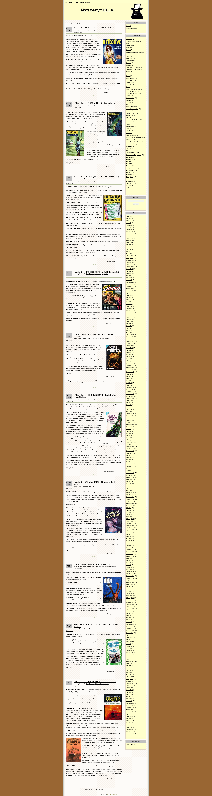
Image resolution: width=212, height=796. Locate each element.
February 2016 (130, 492)
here (88, 349)
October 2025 (129, 238)
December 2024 (130, 260)
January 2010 (129, 652)
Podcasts (128, 128)
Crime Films (129, 80)
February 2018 (130, 440)
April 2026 (129, 225)
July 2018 (128, 429)
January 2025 (129, 258)
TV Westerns (129, 181)
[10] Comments (78, 568)
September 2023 (130, 293)
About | (71, 2)
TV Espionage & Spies (132, 168)
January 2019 (129, 416)
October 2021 (129, 343)
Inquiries (128, 100)
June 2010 (129, 641)
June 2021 (129, 352)
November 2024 (130, 262)
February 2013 (130, 571)
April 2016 (129, 488)
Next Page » (99, 789)
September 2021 (130, 345)
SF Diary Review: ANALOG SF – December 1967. (93, 564)
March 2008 (129, 701)
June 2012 (129, 589)
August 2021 (129, 348)
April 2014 (129, 541)
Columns (128, 65)
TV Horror (129, 172)
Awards (128, 47)
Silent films (129, 146)
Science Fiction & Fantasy (102, 105)
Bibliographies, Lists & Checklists (135, 52)
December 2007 (130, 707)
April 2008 (129, 698)
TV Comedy (129, 161)
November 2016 (130, 473)
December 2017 (130, 444)
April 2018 (129, 435)
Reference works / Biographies (134, 137)
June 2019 (129, 405)
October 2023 (129, 291)
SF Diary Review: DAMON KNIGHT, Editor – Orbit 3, (95, 682)
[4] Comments (77, 276)
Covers (128, 76)
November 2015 (130, 499)
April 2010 (129, 646)
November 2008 (130, 683)
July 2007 (128, 718)
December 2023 (130, 286)
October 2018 (129, 422)
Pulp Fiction (105, 274)
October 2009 (129, 659)
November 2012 (130, 578)
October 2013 (129, 554)
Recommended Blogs (131, 28)
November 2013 (130, 552)
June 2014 (129, 536)
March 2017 (129, 464)
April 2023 (129, 304)
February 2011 (130, 624)
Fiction (128, 87)
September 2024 (130, 266)
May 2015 (128, 512)
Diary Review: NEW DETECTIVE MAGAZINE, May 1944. (96, 272)
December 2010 (130, 628)
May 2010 (128, 644)
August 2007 (129, 716)
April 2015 (129, 514)
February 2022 (130, 335)
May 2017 (128, 459)
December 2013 (130, 549)
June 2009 (129, 668)
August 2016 (129, 479)
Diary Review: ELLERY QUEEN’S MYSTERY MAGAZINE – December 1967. (97, 178)
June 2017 (129, 457)
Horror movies (130, 98)
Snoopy (128, 148)
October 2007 (129, 712)
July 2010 (128, 639)
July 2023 (128, 297)
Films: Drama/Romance (132, 93)
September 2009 (130, 661)
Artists (128, 43)
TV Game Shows (130, 170)
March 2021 (129, 359)
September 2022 (130, 319)
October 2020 (129, 370)
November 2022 (130, 315)
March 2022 (129, 332)
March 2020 (129, 385)
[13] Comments (78, 32)
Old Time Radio (130, 122)
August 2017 (129, 453)
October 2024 (129, 264)
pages (127, 124)
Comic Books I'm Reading (133, 67)
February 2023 (130, 308)
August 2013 (129, 558)
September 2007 (130, 714)
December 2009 (130, 655)
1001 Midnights (130, 39)
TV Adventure (129, 159)
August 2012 (129, 584)
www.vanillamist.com (112, 794)
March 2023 (129, 306)
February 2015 (130, 519)
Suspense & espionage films (133, 155)
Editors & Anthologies (132, 85)
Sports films (129, 150)
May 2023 (128, 302)
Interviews (129, 102)
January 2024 (129, 284)
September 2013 (130, 556)
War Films (128, 185)
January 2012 (129, 600)
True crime (129, 157)
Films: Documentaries (131, 91)
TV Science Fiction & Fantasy (133, 179)
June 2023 (129, 299)
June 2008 (129, 694)
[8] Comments (69, 488)
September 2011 (130, 609)
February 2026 (130, 229)
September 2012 (130, 582)
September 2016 (130, 477)
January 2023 (129, 310)
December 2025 (130, 234)
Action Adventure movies (132, 41)
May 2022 (128, 328)
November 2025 (130, 236)
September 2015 (130, 503)
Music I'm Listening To (132, 111)
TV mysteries (129, 177)
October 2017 (129, 448)
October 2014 (129, 527)
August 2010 (129, 637)
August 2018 (129, 427)
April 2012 (129, 593)
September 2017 (130, 451)
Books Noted (129, 58)
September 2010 (130, 635)
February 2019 (130, 413)
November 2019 (130, 394)
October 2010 (129, 633)
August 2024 (129, 269)
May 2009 (128, 670)
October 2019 (129, 396)
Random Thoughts (131, 135)
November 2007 (130, 709)
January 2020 (129, 389)
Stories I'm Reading (131, 152)
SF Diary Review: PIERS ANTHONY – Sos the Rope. (94, 103)
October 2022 (129, 317)
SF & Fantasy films (131, 144)
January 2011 (129, 626)
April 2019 (129, 409)
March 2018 (129, 438)
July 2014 (128, 534)
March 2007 (129, 727)
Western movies (130, 190)
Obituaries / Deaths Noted (132, 120)
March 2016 (129, 490)
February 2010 (130, 650)
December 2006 (130, 734)
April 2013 (129, 567)
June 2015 (129, 510)
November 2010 (130, 631)
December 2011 (130, 602)
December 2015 (130, 497)
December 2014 (130, 523)
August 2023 (129, 295)
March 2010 (129, 648)
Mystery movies (130, 113)
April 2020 (129, 383)
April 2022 (129, 330)
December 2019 (130, 391)
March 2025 (129, 253)
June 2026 (129, 220)
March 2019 (129, 411)
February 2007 (130, 729)
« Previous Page (89, 789)
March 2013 (129, 569)
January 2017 (129, 468)
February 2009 (130, 677)
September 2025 (130, 240)
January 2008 (129, 705)
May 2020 (128, 381)
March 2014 (129, 543)
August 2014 (129, 532)
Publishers (129, 131)
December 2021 (130, 339)
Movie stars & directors (132, 109)
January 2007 (129, 731)
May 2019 (128, 407)
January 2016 (129, 494)
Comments (132, 744)
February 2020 (130, 387)
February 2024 (130, 282)
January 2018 (129, 442)
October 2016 (129, 475)
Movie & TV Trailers (131, 106)
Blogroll (128, 56)
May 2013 (128, 565)
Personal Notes (130, 126)
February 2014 (130, 545)
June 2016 (129, 484)
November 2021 (130, 341)
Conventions (129, 74)
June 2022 (129, 326)
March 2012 (129, 595)
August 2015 (129, 506)
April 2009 (129, 672)
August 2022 (129, 321)
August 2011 (129, 611)
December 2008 (130, 681)
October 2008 (129, 685)
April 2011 (129, 619)
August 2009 (129, 663)
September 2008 (130, 687)
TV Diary (128, 163)
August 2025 (129, 242)
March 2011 (129, 622)
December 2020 (130, 365)
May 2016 (128, 486)
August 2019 (129, 400)
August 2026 (129, 216)
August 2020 (129, 374)
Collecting (128, 63)
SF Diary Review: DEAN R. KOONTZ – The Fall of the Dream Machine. (95, 396)
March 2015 (129, 516)
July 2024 (128, 271)
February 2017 (130, 466)
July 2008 (128, 692)
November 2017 (130, 446)
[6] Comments (69, 183)
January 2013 (129, 573)
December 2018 (130, 418)
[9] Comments (69, 631)
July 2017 (128, 455)
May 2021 (128, 354)
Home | (66, 2)
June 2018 (129, 431)
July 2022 (128, 323)
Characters (129, 60)
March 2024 (129, 280)
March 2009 (129, 674)
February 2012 (130, 598)
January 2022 (129, 337)
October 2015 (129, 501)
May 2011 (128, 617)
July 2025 (128, 245)
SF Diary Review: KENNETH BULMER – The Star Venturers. (94, 335)
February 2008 (130, 703)
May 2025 (128, 249)
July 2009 (128, 666)
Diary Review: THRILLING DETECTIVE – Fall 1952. (95, 28)
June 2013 (129, 563)
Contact (87, 2)
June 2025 (129, 247)
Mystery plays (129, 115)
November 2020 (130, 367)
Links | (82, 2)
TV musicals (129, 174)
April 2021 (129, 356)
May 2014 (128, 538)
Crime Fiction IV (130, 78)
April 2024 (129, 277)
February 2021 (130, 361)
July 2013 (128, 560)
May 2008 (128, 696)
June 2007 (129, 720)
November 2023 (130, 288)
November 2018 (130, 420)
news (127, 117)
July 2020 (128, 376)
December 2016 (130, 470)
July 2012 (128, 587)
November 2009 (130, 657)
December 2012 (130, 576)
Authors (128, 45)
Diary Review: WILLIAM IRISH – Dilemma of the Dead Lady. (95, 483)
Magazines (98, 30)
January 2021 (129, 363)
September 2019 (130, 398)
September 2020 (130, 372)
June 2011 (129, 615)
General (128, 95)
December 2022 (130, 313)
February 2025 (130, 256)
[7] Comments (77, 107)
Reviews (128, 139)
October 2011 (129, 606)
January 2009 (129, 679)
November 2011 (130, 604)
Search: (135, 197)
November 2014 (130, 525)
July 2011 (128, 613)
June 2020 (129, 378)
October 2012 (129, 580)
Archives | (77, 2)
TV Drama (129, 166)
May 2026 (128, 223)
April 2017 (129, 462)
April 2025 (129, 251)
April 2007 (129, 725)
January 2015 (129, 521)
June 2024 (129, 273)
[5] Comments (69, 340)
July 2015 (128, 508)
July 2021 (128, 350)
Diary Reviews (90, 30)
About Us (128, 26)
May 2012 (128, 591)
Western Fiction (130, 188)
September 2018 (130, 424)
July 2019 (128, 402)
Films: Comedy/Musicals (132, 89)
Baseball (128, 50)
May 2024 (128, 275)
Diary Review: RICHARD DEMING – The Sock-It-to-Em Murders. (96, 625)
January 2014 (129, 547)
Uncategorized (129, 183)
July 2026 (128, 218)
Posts (127, 744)
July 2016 (128, 481)
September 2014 (130, 530)
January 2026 (129, 231)
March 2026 (129, 227)
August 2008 (129, 690)
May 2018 (128, 433)
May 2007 (128, 723)
